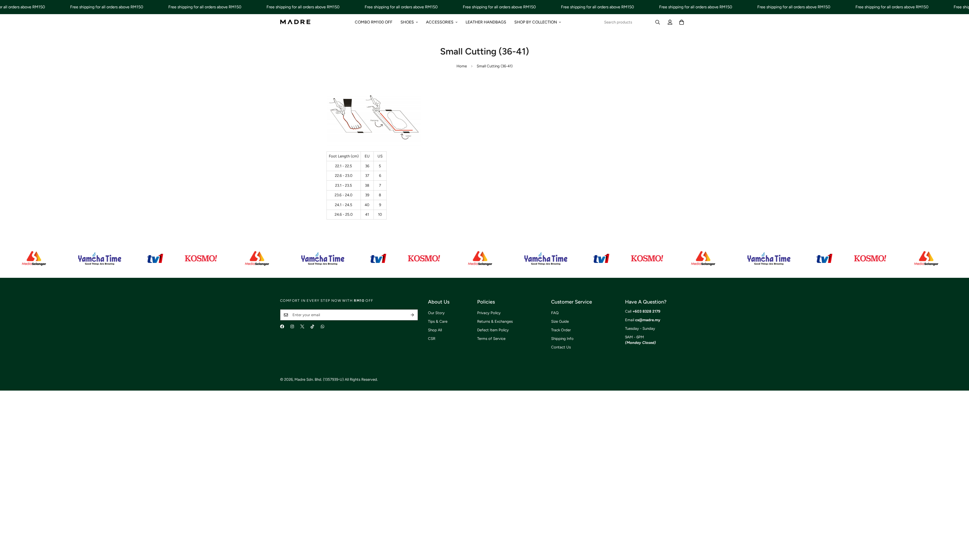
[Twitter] (302, 326)
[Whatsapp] (322, 326)
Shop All (435, 330)
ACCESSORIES (439, 22)
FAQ (555, 313)
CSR (431, 338)
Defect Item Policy (493, 330)
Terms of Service (491, 338)
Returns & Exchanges (495, 321)
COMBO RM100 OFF (373, 22)
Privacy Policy (489, 313)
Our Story (436, 313)
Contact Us (561, 347)
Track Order (561, 330)
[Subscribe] (412, 314)
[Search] (657, 22)
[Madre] (295, 22)
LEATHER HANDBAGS (486, 22)
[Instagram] (292, 326)
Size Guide (560, 321)
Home (461, 66)
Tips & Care (437, 321)
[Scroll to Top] (959, 517)
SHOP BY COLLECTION (535, 22)
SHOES (407, 22)
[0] (681, 22)
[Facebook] (282, 326)
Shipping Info (562, 338)
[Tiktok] (312, 326)
